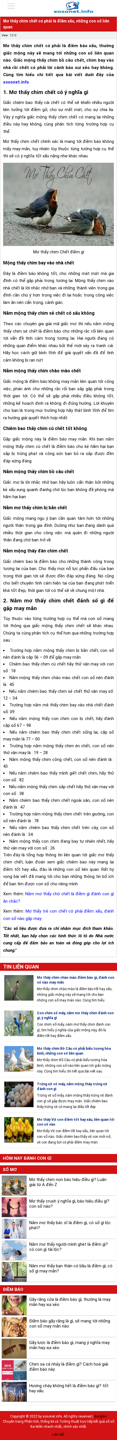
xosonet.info (16, 82)
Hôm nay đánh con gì (27, 1158)
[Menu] (14, 6)
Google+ (100, 1416)
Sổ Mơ (10, 1169)
